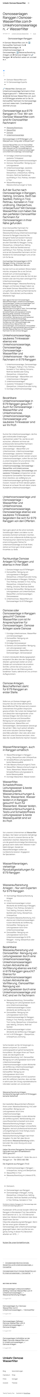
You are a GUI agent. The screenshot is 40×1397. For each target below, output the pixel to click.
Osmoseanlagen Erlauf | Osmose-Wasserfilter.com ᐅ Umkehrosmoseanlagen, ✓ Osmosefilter (19, 1272)
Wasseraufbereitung (15, 127)
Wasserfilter (11, 130)
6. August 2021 (7, 1298)
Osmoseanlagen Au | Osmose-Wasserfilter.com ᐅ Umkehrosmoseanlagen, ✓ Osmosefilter (18, 1308)
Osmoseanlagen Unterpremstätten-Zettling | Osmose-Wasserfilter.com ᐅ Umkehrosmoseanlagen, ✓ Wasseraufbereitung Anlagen (17, 1292)
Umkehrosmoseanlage (15, 135)
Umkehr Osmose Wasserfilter (14, 3)
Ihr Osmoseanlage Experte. (17, 82)
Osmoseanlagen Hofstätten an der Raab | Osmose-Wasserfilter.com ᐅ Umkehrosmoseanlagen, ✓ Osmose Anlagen (16, 1341)
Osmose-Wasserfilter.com (17, 79)
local (34, 34)
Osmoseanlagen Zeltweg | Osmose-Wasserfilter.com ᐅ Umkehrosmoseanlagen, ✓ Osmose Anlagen (14, 1324)
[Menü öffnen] (28, 3)
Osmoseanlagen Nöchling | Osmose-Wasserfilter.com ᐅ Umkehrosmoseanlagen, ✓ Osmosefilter (18, 1265)
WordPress (27, 1393)
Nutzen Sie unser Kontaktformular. (16, 1242)
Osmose (10, 132)
